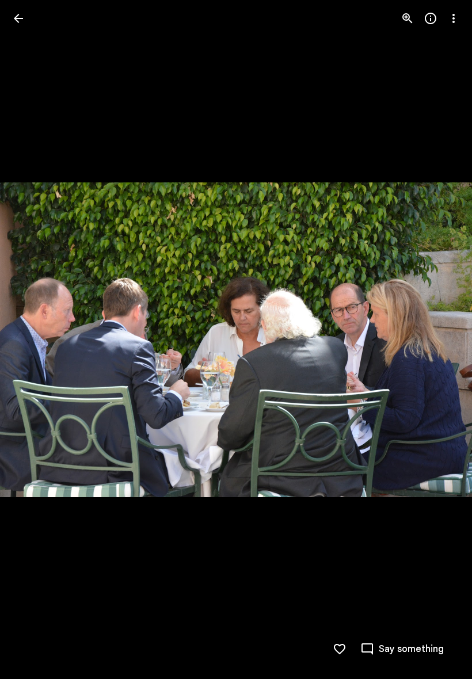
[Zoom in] (407, 18)
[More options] (453, 18)
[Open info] (430, 18)
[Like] (340, 649)
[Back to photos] (18, 18)
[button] (32, 339)
